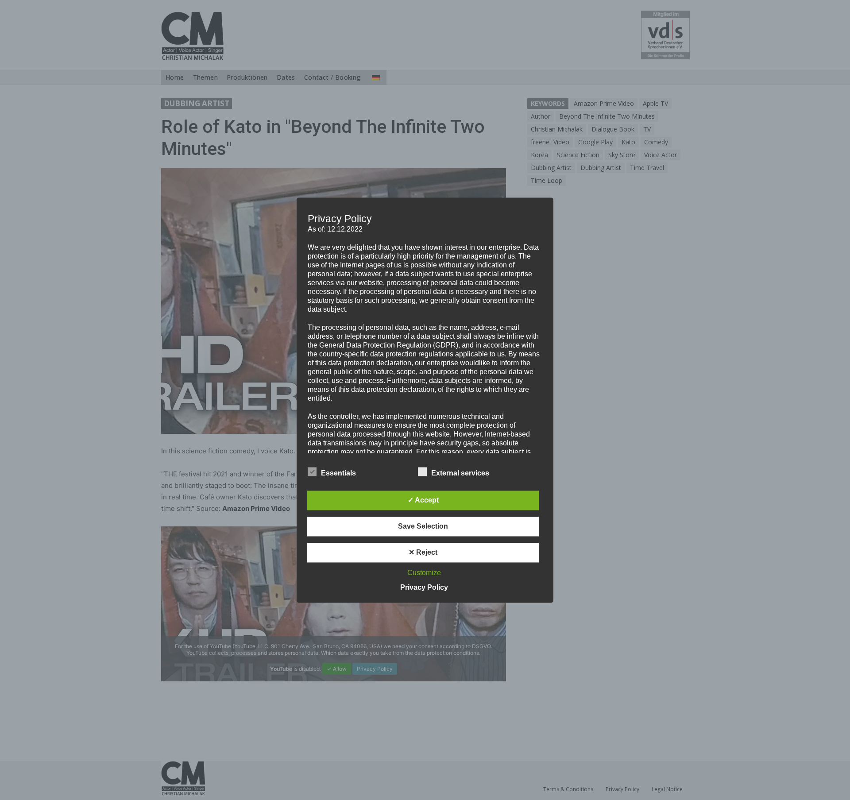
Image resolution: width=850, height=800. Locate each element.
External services (460, 473)
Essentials (338, 473)
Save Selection (423, 526)
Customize (424, 572)
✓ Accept (423, 500)
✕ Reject (423, 552)
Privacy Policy (424, 587)
